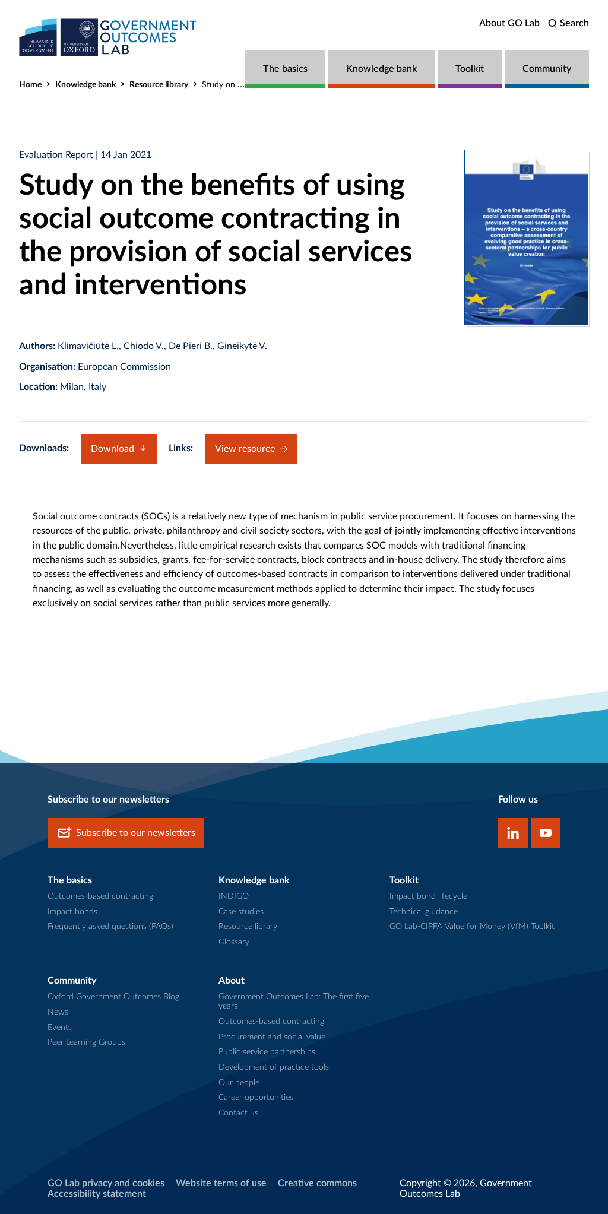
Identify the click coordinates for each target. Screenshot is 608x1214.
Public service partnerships (266, 1052)
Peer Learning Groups (86, 1042)
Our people (238, 1083)
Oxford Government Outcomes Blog (113, 997)
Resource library (158, 85)
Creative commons (317, 1183)
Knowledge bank (381, 69)
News (58, 1012)
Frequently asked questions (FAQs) (110, 927)
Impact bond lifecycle (428, 896)
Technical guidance (424, 912)
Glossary (233, 942)
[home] (108, 37)
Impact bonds (72, 912)
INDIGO (233, 896)
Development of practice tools (273, 1067)
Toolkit (469, 69)
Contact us (238, 1113)
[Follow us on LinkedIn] (513, 833)
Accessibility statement (97, 1194)
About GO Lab (509, 23)
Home (30, 85)
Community (546, 69)
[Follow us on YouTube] (545, 833)
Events (60, 1027)
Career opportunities (255, 1097)
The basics (285, 69)
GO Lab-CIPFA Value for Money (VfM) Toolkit (472, 927)
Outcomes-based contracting (100, 896)
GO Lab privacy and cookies (106, 1183)
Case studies (241, 912)
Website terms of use (221, 1183)
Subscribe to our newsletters (135, 833)
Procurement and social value (271, 1037)
